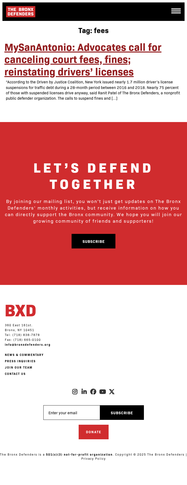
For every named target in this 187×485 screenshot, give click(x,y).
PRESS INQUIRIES (20, 361)
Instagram (75, 391)
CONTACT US (15, 374)
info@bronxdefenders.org (28, 344)
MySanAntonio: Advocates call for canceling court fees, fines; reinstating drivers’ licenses (82, 58)
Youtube (102, 391)
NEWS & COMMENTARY (24, 355)
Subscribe (94, 241)
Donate (93, 431)
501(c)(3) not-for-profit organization (79, 454)
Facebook (93, 391)
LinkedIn (84, 391)
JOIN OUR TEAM (19, 367)
